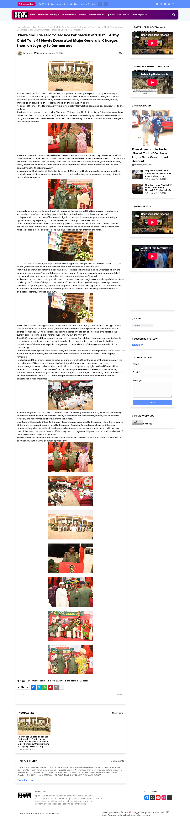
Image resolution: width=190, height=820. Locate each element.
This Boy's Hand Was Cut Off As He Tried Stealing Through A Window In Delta (158, 187)
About (29, 813)
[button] (100, 4)
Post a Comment (26, 780)
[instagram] (173, 4)
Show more (117, 713)
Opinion (111, 14)
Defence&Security (47, 14)
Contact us (123, 14)
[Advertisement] (146, 293)
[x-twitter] (169, 4)
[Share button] (61, 687)
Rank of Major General (34, 27)
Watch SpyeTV (139, 14)
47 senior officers (36, 681)
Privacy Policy (52, 813)
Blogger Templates (142, 812)
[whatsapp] (161, 4)
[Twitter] (39, 687)
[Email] (56, 687)
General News (69, 14)
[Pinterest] (50, 687)
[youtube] (158, 797)
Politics (82, 14)
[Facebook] (33, 687)
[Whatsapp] (44, 687)
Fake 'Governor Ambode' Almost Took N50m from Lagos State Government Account (150, 155)
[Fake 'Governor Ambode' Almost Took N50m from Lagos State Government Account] (152, 128)
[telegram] (165, 4)
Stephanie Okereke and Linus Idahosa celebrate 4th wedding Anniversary (158, 173)
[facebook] (157, 4)
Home (32, 14)
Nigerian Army (55, 681)
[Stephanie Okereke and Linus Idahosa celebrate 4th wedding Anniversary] (137, 174)
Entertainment (96, 14)
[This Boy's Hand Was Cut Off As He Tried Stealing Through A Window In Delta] (137, 189)
